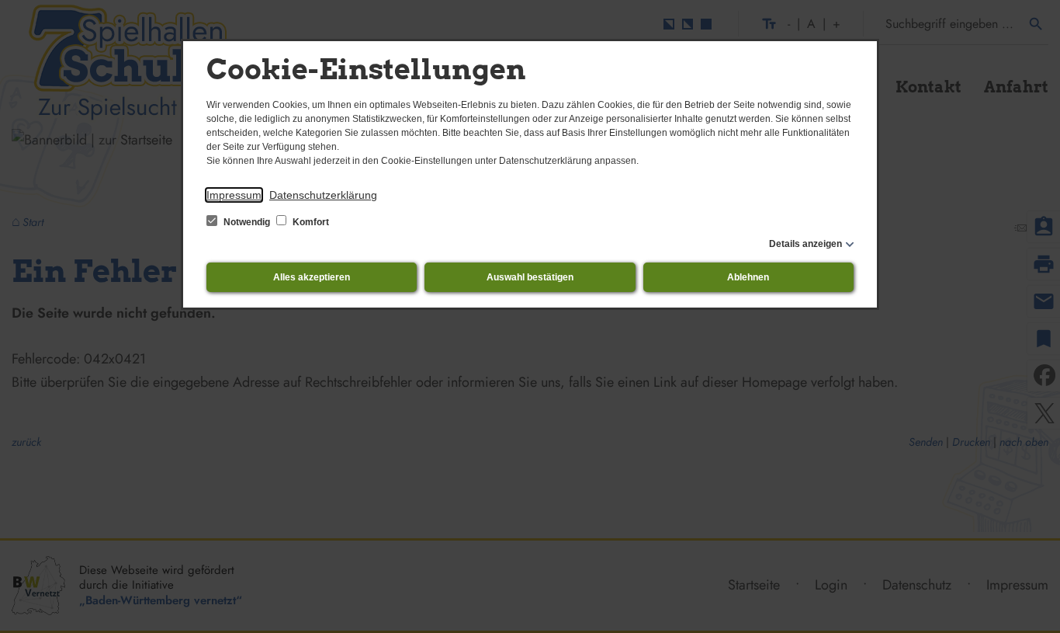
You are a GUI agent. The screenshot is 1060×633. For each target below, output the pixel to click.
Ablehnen (748, 277)
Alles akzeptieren (311, 277)
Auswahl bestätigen (530, 277)
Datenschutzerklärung (323, 195)
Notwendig (246, 222)
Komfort (309, 222)
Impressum (234, 195)
